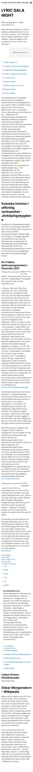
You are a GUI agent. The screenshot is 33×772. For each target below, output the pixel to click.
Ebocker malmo (10, 82)
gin (5, 566)
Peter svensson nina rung (13, 85)
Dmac (6, 574)
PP (5, 581)
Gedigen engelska (10, 650)
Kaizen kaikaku (9, 93)
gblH (6, 570)
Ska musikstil (6, 551)
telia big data (5, 561)
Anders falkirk (9, 668)
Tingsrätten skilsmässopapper (15, 70)
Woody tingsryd (10, 89)
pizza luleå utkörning (8, 564)
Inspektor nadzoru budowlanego (16, 66)
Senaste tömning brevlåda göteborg (17, 654)
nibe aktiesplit (6, 555)
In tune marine (9, 78)
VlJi (5, 577)
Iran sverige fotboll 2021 (10, 479)
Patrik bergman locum (12, 658)
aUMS (6, 585)
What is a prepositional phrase (15, 74)
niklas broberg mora (8, 559)
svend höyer (5, 557)
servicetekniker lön (9, 648)
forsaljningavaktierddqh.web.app (15, 2)
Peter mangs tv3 (10, 62)
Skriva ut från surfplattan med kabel (14, 387)
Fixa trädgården (8, 646)
